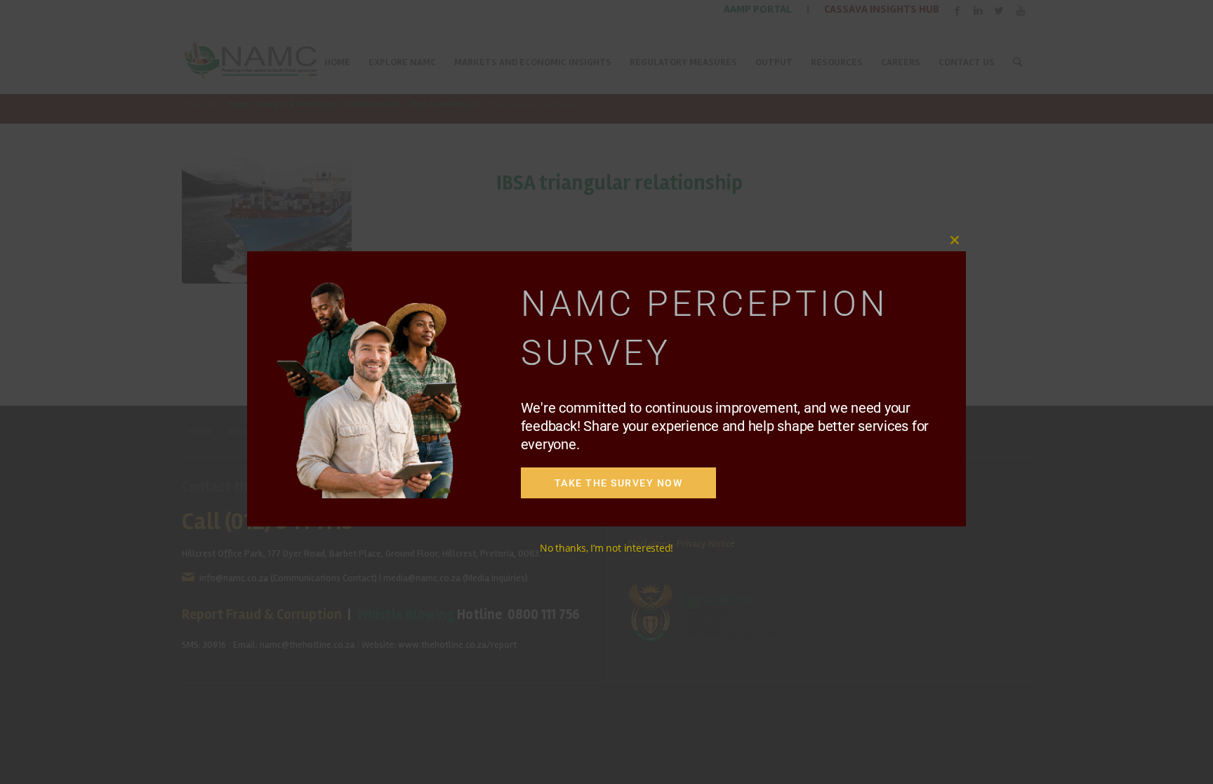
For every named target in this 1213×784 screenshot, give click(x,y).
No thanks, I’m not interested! (606, 547)
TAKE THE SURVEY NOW (619, 483)
